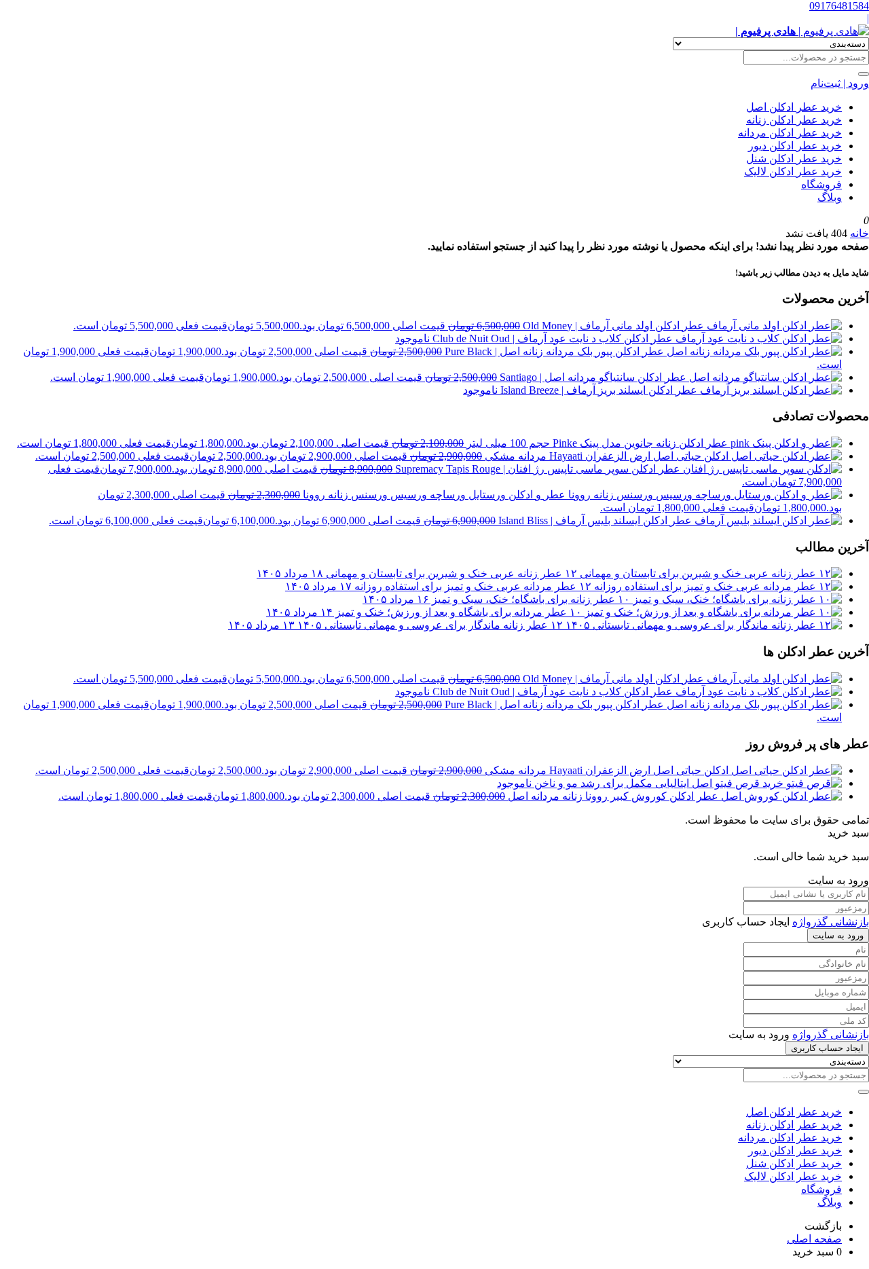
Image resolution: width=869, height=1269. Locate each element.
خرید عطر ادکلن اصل (794, 107)
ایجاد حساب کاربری (827, 1048)
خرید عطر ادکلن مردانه (790, 133)
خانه (859, 233)
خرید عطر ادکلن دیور (795, 145)
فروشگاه (821, 184)
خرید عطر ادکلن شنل (794, 158)
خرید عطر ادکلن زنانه (794, 120)
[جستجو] (863, 74)
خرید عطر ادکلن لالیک (793, 171)
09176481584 (839, 6)
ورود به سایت (838, 935)
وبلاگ (829, 197)
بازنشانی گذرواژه (830, 921)
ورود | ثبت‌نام (840, 83)
